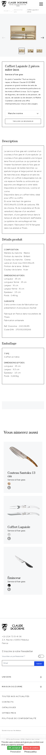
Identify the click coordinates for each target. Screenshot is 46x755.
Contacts (7, 702)
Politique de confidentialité (19, 718)
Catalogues (9, 707)
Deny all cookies (31, 748)
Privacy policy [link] (30, 752)
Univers (6, 677)
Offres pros (9, 713)
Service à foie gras (18, 11)
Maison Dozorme (12, 686)
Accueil (6, 11)
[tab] (22, 51)
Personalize (15, 752)
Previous (3, 37)
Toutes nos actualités (15, 696)
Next (42, 37)
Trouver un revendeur (23, 121)
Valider (39, 664)
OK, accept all (14, 748)
